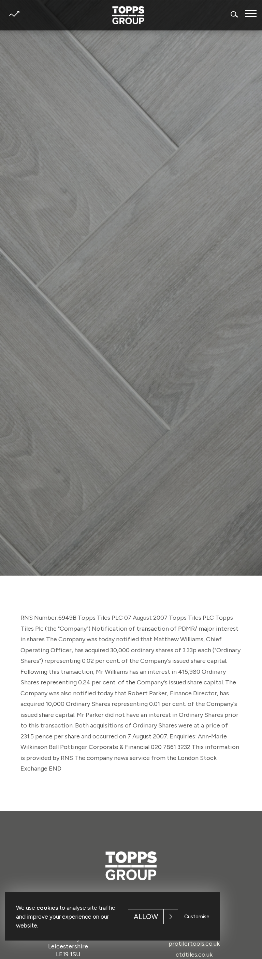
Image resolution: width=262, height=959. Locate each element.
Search (234, 14)
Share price (14, 14)
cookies (47, 907)
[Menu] (251, 13)
